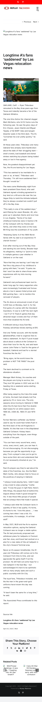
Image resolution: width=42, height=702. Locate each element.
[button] (4, 670)
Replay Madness (25, 688)
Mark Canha (8, 474)
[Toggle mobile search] (38, 10)
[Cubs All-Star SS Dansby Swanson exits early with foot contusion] (31, 666)
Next (35, 22)
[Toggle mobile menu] (38, 8)
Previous (27, 22)
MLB (16, 629)
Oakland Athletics (10, 114)
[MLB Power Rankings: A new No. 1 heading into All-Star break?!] (10, 666)
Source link (8, 614)
